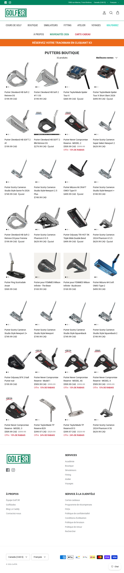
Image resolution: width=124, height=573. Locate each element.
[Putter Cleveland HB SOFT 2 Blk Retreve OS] (47, 123)
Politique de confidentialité (77, 513)
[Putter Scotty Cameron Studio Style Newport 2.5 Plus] (47, 171)
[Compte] (103, 13)
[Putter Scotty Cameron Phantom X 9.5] (47, 218)
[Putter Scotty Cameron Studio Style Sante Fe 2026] (18, 171)
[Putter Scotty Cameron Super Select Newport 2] (106, 123)
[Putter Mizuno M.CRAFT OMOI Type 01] (77, 171)
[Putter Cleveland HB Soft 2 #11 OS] (47, 76)
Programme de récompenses (78, 504)
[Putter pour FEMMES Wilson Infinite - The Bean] (47, 266)
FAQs (67, 509)
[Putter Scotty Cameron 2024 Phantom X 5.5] (106, 218)
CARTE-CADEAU (82, 34)
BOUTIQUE (33, 25)
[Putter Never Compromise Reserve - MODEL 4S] (77, 361)
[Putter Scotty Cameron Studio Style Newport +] (106, 171)
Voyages (69, 483)
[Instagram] (10, 2)
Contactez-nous (13, 513)
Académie (69, 461)
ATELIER (81, 25)
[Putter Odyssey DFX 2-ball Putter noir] (18, 361)
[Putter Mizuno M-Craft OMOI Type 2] (106, 266)
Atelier (68, 479)
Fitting (68, 475)
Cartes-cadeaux (72, 500)
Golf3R (14, 564)
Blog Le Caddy (13, 509)
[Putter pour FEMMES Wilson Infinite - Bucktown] (77, 266)
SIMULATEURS (51, 25)
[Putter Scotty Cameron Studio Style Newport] (47, 313)
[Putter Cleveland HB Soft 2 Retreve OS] (18, 76)
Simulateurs (70, 470)
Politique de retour (73, 527)
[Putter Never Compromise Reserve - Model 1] (47, 361)
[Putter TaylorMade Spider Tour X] (77, 76)
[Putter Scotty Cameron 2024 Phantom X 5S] (106, 408)
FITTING (67, 25)
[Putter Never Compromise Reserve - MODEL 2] (77, 123)
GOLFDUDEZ (112, 25)
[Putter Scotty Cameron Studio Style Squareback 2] (106, 313)
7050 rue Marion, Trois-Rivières (80, 2)
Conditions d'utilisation (75, 518)
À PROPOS (39, 34)
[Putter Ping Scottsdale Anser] (18, 266)
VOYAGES (96, 25)
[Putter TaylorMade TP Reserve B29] (47, 408)
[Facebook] (6, 2)
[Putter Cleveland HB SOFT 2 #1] (18, 123)
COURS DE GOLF (14, 25)
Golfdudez (11, 504)
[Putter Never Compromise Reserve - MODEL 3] (18, 408)
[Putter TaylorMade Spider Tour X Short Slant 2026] (106, 76)
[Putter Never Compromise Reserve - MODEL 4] (106, 361)
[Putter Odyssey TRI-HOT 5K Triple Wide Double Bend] (77, 218)
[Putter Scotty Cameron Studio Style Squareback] (77, 313)
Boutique (69, 466)
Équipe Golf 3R (13, 500)
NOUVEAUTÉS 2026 (59, 34)
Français (113, 2)
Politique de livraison (74, 522)
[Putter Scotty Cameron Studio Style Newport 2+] (18, 313)
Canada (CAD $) (100, 2)
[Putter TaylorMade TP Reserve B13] (77, 408)
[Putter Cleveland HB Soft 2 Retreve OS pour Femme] (18, 218)
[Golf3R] (16, 13)
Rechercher (70, 531)
